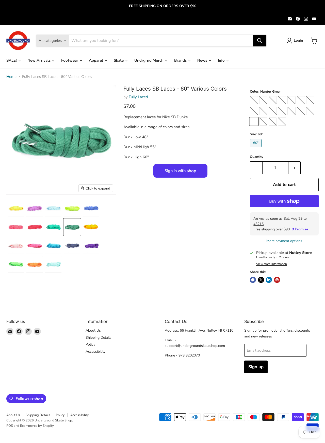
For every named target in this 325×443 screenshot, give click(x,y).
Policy (90, 344)
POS (9, 425)
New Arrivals (39, 60)
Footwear (70, 60)
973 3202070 (189, 355)
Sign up (256, 367)
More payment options (284, 241)
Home (11, 77)
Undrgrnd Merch (149, 60)
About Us (93, 330)
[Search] (259, 40)
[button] (296, 41)
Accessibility (95, 351)
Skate (119, 60)
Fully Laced (138, 96)
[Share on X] (261, 280)
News (202, 60)
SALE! (12, 60)
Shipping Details (98, 337)
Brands (181, 60)
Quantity (256, 157)
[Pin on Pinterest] (277, 280)
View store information (271, 264)
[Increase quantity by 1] (294, 167)
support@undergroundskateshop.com (195, 345)
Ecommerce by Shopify (37, 425)
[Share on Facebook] (253, 280)
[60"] (256, 148)
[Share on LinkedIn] (269, 280)
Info (222, 60)
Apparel (96, 60)
